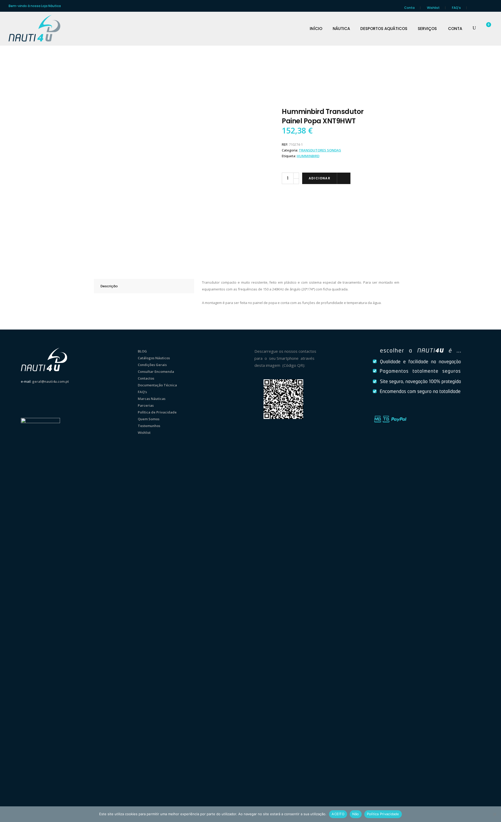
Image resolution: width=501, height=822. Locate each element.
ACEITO (338, 814)
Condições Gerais (152, 364)
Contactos (146, 378)
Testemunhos (149, 425)
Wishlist (433, 7)
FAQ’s (456, 7)
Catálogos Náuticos (154, 358)
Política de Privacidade (157, 412)
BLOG (142, 351)
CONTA (455, 28)
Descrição (109, 286)
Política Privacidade (383, 814)
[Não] (494, 814)
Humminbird (308, 156)
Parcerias (146, 405)
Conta (409, 7)
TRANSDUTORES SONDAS (320, 150)
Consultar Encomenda (156, 371)
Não (355, 814)
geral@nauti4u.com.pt (50, 381)
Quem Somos (148, 419)
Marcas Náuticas (151, 398)
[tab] (144, 286)
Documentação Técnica (157, 385)
